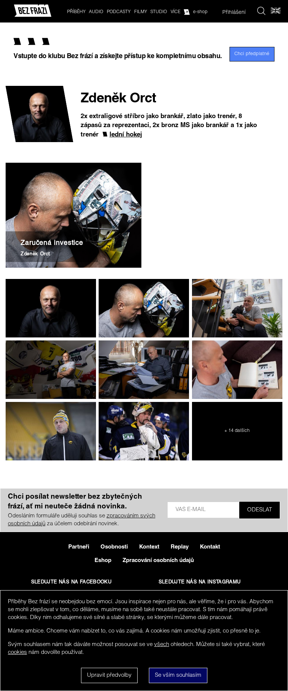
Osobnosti (114, 547)
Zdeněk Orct (35, 254)
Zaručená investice (52, 243)
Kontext (149, 547)
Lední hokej (126, 135)
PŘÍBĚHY (76, 12)
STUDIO (158, 12)
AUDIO (96, 12)
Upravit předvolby (109, 675)
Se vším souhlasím (178, 675)
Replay (180, 547)
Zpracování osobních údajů (158, 561)
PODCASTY (118, 12)
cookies (17, 652)
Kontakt (210, 547)
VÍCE (175, 12)
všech (161, 645)
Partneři (78, 547)
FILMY (140, 12)
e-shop (200, 12)
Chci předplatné (251, 54)
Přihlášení (234, 12)
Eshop (102, 561)
